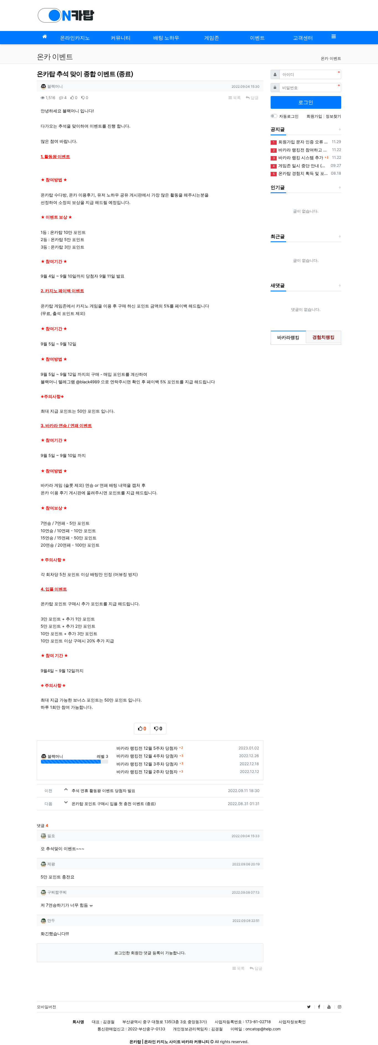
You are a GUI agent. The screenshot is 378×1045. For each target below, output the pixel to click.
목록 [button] (236, 97)
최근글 (278, 236)
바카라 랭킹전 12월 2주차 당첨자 (147, 771)
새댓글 (278, 285)
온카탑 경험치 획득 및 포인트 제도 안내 (301, 173)
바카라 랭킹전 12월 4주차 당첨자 (147, 756)
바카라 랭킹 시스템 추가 (298, 157)
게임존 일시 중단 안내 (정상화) (301, 165)
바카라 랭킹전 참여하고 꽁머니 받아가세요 (301, 149)
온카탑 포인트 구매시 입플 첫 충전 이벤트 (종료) (114, 803)
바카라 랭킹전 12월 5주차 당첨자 (147, 748)
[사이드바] (333, 36)
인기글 (278, 187)
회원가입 (315, 116)
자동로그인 (289, 116)
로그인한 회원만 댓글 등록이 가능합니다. (150, 952)
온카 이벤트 (331, 58)
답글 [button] (254, 97)
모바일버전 (46, 1006)
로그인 (305, 102)
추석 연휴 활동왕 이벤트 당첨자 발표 (103, 790)
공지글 (278, 129)
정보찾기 (333, 116)
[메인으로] (44, 36)
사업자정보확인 (292, 1021)
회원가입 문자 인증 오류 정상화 (301, 141)
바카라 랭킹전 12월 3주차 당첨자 (147, 764)
